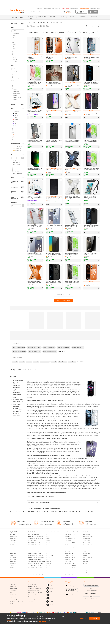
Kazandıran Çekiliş (86, 553)
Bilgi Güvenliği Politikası (15, 597)
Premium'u (18, 12)
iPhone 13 (15, 89)
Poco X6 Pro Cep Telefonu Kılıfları (64, 511)
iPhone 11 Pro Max (50, 567)
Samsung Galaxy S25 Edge (70, 563)
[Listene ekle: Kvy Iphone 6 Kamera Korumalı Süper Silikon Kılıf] (42, 38)
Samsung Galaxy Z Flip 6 (70, 547)
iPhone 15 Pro (49, 553)
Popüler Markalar (86, 540)
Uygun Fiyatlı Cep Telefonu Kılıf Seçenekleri (17, 406)
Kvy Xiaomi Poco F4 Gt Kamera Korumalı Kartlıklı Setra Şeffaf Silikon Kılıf (91, 56)
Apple (14, 39)
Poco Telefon (12, 544)
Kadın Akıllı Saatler (32, 540)
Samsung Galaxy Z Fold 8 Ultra (89, 567)
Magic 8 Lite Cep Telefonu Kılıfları (35, 569)
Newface (15, 57)
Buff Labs (15, 48)
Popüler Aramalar (86, 538)
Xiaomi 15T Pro (68, 561)
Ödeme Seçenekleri (32, 597)
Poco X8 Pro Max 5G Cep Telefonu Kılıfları (36, 561)
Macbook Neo (86, 551)
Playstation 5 (85, 555)
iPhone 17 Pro (16, 78)
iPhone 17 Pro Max (17, 73)
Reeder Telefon (13, 563)
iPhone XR (48, 563)
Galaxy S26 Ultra (16, 84)
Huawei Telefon (13, 540)
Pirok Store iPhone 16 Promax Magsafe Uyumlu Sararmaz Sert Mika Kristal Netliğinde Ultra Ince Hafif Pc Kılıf (53, 83)
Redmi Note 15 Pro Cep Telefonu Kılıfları (36, 551)
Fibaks (14, 50)
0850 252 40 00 (91, 593)
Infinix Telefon (13, 557)
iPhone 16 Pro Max (50, 549)
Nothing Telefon (13, 559)
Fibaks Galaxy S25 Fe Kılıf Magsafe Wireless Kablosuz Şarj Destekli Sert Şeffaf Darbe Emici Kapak (72, 197)
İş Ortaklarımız (13, 586)
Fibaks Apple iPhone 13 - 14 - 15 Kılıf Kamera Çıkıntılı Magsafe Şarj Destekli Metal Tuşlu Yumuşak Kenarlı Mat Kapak (54, 282)
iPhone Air (48, 561)
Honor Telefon (13, 542)
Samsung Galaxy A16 (69, 551)
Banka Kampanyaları (32, 599)
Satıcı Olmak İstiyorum (32, 586)
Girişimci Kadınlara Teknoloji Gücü (35, 592)
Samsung (15, 37)
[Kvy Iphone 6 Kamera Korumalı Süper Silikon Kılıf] (35, 45)
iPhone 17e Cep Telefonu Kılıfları (34, 559)
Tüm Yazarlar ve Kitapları (88, 536)
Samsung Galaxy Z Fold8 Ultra (71, 565)
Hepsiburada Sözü (86, 534)
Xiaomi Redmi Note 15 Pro (70, 538)
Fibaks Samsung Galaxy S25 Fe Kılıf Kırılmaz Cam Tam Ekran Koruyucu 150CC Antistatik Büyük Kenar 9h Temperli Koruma (34, 141)
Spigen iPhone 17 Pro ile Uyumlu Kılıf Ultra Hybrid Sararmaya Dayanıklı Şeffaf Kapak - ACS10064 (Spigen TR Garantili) (72, 141)
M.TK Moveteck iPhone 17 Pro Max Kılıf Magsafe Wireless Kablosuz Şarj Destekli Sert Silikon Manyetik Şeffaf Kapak (91, 283)
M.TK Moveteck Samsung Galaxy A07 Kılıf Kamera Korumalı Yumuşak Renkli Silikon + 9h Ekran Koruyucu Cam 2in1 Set (54, 112)
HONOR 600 (67, 536)
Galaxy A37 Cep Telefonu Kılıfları (34, 544)
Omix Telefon (12, 567)
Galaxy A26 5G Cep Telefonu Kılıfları (35, 567)
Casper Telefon (13, 569)
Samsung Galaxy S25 (69, 553)
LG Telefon (12, 565)
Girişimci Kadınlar (65, 8)
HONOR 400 (67, 549)
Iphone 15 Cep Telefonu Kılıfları (47, 511)
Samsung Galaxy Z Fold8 (70, 542)
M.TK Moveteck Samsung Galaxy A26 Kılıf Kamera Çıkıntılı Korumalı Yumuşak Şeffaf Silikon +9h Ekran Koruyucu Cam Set (72, 56)
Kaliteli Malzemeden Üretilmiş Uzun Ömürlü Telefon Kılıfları (18, 401)
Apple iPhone (12, 534)
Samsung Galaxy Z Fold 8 (88, 565)
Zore (14, 46)
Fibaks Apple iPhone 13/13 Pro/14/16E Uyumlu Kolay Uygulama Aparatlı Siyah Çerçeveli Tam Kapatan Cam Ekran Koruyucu (91, 141)
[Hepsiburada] (17, 10)
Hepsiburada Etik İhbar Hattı (91, 599)
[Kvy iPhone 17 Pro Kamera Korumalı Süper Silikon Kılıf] (54, 45)
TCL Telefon (12, 572)
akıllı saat (45, 488)
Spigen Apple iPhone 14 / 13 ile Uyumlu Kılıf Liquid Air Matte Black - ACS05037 (54, 141)
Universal (15, 95)
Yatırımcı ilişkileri (13, 588)
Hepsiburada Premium (84, 8)
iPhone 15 (15, 82)
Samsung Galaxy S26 (69, 569)
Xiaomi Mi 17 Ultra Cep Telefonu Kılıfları (36, 557)
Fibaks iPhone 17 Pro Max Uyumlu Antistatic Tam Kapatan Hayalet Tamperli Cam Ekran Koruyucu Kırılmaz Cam (90, 254)
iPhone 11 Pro (49, 572)
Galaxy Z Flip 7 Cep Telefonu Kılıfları (35, 563)
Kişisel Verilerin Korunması (15, 594)
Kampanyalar (57, 8)
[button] (22, 158)
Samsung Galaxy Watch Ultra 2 (89, 572)
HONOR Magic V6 (86, 574)
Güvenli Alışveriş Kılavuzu (15, 599)
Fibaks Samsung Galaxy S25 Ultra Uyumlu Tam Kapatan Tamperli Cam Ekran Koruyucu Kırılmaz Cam (34, 254)
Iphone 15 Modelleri (89, 511)
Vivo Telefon (12, 551)
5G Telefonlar (85, 561)
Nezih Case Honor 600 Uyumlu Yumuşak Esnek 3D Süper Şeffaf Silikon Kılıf (34, 282)
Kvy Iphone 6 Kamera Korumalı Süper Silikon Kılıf (35, 56)
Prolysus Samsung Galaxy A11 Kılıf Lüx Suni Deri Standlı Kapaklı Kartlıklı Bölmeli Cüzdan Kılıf (54, 198)
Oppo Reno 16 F (86, 563)
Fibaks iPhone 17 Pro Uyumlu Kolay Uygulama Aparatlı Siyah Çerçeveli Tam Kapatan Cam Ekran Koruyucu (72, 282)
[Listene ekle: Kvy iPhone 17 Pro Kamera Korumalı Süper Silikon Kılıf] (61, 38)
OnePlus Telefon (13, 553)
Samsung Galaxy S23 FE (70, 555)
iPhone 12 (48, 559)
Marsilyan (15, 53)
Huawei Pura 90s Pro (87, 549)
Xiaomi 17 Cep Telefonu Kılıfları (34, 547)
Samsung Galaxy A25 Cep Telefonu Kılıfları (28, 511)
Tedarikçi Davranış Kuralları (33, 590)
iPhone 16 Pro (16, 91)
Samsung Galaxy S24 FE (70, 567)
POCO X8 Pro (67, 544)
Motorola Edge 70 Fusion (88, 557)
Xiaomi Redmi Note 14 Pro (70, 534)
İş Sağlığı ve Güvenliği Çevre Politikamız (18, 601)
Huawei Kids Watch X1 (87, 544)
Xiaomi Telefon (13, 538)
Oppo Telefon (12, 547)
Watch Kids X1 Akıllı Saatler (33, 534)
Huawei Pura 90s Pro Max (88, 547)
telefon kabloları (46, 470)
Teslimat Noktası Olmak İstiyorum (34, 594)
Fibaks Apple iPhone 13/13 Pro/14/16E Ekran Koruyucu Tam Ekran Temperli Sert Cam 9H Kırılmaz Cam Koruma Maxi (91, 83)
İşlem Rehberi (31, 601)
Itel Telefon (12, 574)
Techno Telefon (13, 555)
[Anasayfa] (27, 23)
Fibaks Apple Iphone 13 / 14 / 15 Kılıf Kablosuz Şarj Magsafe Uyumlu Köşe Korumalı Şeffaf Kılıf (34, 226)
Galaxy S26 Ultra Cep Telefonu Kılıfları (35, 538)
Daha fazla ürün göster (63, 300)
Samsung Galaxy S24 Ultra (70, 557)
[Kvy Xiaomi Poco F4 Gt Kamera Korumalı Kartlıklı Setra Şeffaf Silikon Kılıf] (91, 45)
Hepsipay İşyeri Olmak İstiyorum (34, 588)
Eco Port (15, 59)
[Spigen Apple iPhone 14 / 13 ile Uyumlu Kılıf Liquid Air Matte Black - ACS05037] (54, 131)
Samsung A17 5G (68, 572)
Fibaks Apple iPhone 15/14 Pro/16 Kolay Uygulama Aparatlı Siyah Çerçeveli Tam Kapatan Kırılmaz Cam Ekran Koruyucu (35, 83)
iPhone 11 (15, 99)
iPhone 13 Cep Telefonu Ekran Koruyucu (36, 574)
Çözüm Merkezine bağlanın (91, 585)
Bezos (14, 55)
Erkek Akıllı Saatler (32, 549)
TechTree (15, 61)
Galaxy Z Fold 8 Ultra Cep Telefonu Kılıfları (36, 572)
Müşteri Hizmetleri (74, 8)
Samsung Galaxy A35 (69, 559)
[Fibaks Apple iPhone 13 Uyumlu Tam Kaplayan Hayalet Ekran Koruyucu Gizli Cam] (35, 159)
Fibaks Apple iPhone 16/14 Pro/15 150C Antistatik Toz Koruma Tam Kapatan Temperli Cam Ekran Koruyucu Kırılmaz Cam (71, 226)
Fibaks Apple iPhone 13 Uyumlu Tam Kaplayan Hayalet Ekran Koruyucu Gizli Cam (34, 169)
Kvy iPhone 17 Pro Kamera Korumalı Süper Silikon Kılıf (53, 56)
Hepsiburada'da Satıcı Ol (95, 8)
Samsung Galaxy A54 (69, 574)
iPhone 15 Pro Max (50, 569)
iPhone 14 (48, 551)
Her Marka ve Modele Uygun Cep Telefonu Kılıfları (18, 382)
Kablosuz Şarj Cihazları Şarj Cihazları (35, 536)
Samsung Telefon (13, 536)
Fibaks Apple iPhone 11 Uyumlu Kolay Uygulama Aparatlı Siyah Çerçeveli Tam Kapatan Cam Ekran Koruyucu (91, 169)
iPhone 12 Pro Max (50, 555)
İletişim (11, 603)
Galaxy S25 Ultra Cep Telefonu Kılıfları (35, 555)
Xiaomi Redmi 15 (68, 540)
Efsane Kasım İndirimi (87, 542)
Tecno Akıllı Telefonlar (78, 511)
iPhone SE (48, 557)
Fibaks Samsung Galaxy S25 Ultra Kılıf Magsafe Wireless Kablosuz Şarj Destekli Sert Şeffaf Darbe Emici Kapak (54, 226)
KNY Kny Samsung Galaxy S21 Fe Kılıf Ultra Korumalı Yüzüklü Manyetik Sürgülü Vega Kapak (53, 170)
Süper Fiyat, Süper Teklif (49, 8)
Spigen (14, 35)
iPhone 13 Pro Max (50, 565)
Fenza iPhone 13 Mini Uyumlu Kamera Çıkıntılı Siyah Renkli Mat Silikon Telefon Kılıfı (91, 226)
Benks (14, 44)
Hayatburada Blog (31, 584)
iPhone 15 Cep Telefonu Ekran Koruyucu (36, 565)
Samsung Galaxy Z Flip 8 (88, 569)
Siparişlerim (39, 8)
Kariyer (11, 592)
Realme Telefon (13, 549)
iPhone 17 (15, 75)
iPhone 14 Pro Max (17, 97)
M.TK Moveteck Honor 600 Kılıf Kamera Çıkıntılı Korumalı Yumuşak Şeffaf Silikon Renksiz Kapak (72, 112)
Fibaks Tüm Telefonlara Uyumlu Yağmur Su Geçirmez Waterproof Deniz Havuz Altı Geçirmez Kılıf (90, 197)
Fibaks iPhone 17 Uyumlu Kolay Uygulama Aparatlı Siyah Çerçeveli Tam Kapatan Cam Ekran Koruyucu (72, 254)
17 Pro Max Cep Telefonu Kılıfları (34, 553)
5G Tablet (85, 559)
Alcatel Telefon (13, 561)
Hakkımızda (12, 584)
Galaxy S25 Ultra (16, 93)
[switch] (22, 23)
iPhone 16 (15, 87)
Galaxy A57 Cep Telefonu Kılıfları (34, 542)
